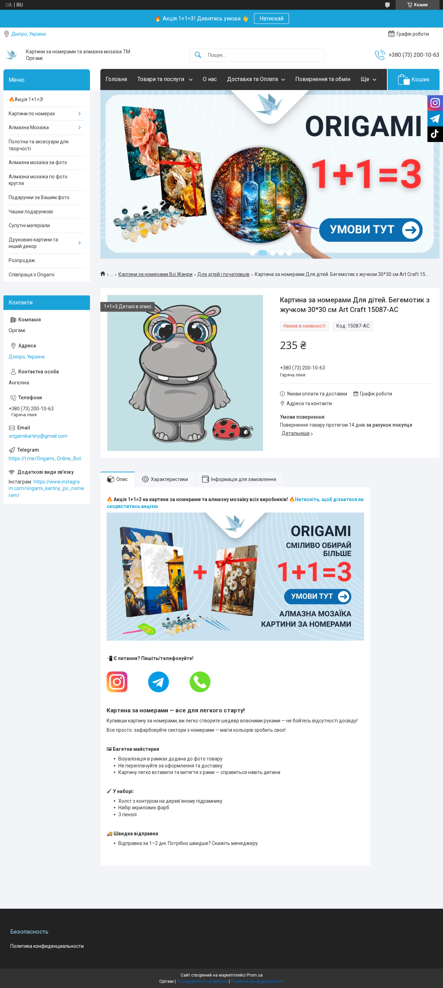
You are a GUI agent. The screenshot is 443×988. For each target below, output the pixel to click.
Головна (116, 79)
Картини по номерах (32, 113)
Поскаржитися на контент (202, 981)
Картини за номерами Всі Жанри (155, 274)
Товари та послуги (161, 79)
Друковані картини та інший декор (33, 243)
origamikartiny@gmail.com (38, 436)
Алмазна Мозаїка (29, 127)
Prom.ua (255, 975)
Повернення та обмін (322, 79)
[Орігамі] (12, 55)
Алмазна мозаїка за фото (38, 162)
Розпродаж (22, 260)
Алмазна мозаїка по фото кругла (38, 180)
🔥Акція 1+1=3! (26, 99)
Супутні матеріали (29, 225)
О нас (210, 79)
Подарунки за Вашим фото (39, 197)
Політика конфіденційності (257, 981)
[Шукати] (198, 55)
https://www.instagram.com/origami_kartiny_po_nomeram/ (46, 488)
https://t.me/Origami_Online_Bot (45, 458)
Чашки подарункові (31, 211)
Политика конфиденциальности (47, 946)
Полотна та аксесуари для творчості (39, 145)
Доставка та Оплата (252, 79)
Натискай (271, 18)
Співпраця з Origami (31, 274)
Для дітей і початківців (223, 274)
